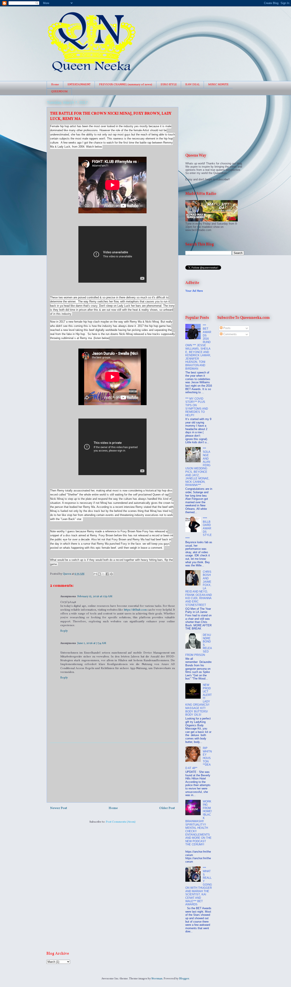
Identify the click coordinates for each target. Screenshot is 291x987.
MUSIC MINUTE (218, 85)
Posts (226, 328)
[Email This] (95, 574)
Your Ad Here (194, 290)
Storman (156, 979)
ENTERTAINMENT (79, 85)
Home (55, 85)
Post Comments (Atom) (120, 822)
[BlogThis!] (99, 574)
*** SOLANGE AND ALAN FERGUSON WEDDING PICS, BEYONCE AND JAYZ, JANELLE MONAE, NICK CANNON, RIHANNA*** (197, 467)
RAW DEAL (192, 85)
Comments (229, 334)
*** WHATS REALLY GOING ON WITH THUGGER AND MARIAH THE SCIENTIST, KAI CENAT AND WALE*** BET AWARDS (198, 886)
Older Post (167, 808)
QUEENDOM (59, 92)
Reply (64, 631)
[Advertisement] (112, 772)
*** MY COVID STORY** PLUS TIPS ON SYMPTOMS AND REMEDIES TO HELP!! (196, 407)
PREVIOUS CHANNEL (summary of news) (125, 85)
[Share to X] (103, 574)
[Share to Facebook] (107, 574)
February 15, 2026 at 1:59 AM (94, 596)
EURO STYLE (169, 85)
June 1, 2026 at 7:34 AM (91, 643)
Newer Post (58, 808)
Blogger (184, 979)
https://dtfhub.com (135, 610)
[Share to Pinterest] (111, 574)
